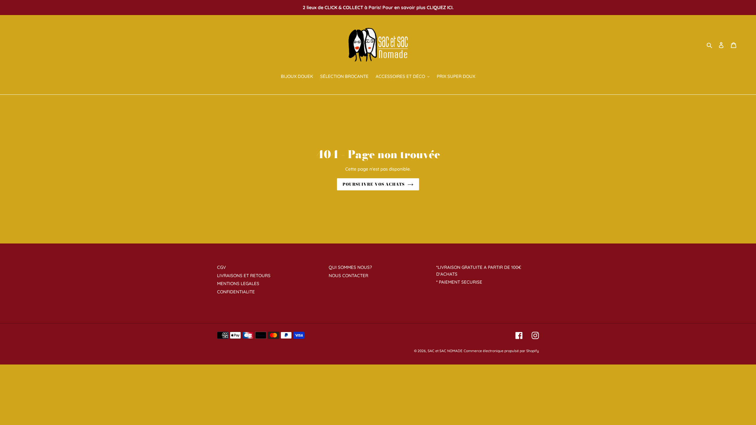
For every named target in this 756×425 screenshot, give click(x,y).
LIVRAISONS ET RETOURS (244, 275)
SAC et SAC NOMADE (445, 351)
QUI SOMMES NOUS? (350, 267)
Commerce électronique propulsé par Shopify (501, 351)
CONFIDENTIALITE (236, 292)
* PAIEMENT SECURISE (459, 282)
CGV (221, 267)
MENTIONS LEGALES (238, 283)
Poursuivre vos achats (374, 184)
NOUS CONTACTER (348, 275)
